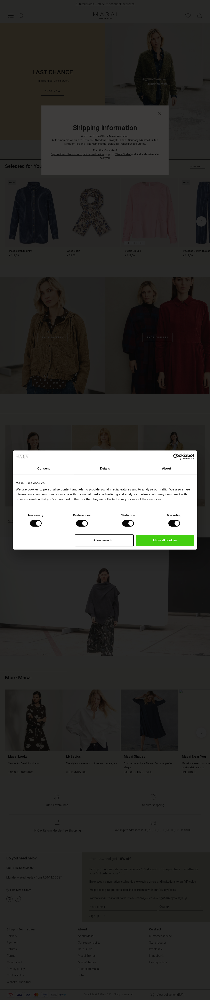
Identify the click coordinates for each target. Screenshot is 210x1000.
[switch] (82, 523)
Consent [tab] (43, 468)
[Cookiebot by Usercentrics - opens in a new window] (176, 457)
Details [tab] (105, 468)
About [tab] (166, 468)
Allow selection (104, 540)
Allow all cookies (165, 540)
